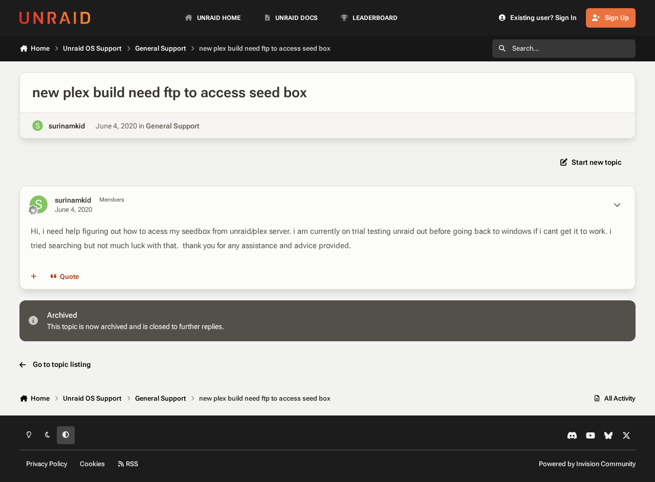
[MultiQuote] (33, 276)
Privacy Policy (46, 464)
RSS (131, 464)
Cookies (92, 464)
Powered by (587, 464)
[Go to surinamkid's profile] (37, 125)
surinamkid (67, 126)
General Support (173, 126)
